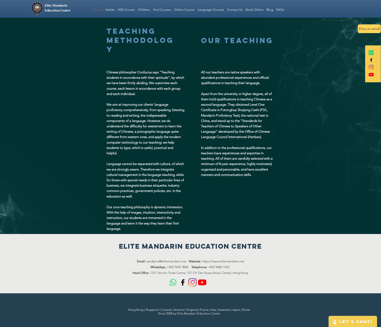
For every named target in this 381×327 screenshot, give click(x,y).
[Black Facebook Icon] (371, 60)
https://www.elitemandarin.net (223, 261)
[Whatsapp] (371, 52)
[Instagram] (371, 67)
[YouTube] (371, 74)
